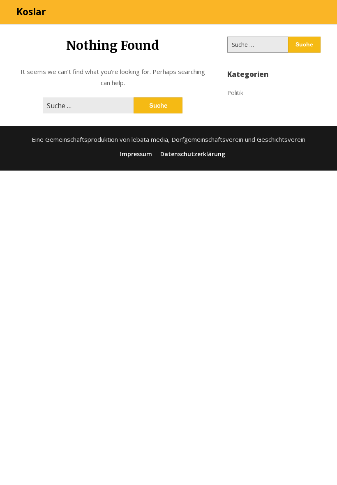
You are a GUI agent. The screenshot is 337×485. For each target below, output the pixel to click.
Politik (235, 93)
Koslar (31, 11)
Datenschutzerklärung (192, 154)
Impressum (136, 154)
